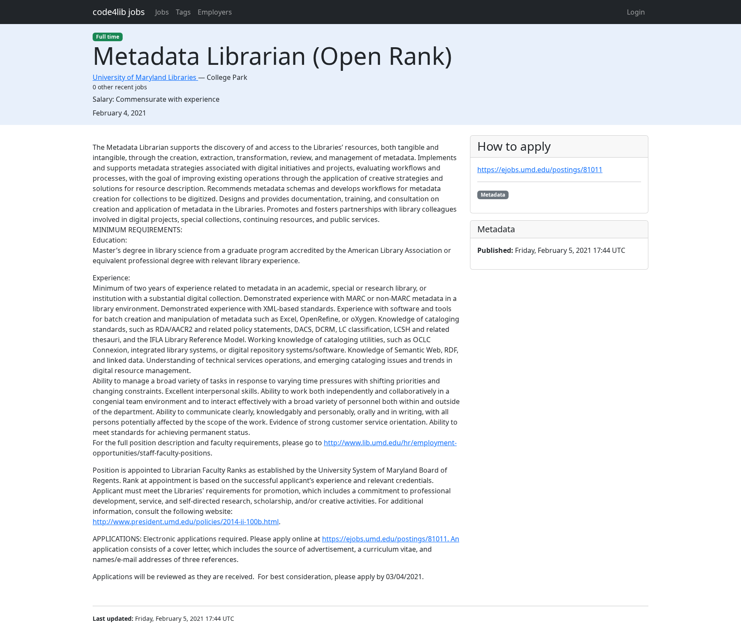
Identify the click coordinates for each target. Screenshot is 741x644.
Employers (215, 12)
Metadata (493, 194)
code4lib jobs (119, 12)
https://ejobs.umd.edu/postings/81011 (539, 169)
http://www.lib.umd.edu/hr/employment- (390, 442)
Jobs (162, 12)
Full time (107, 36)
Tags (183, 12)
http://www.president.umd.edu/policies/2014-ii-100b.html (186, 521)
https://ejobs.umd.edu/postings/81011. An (390, 539)
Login (636, 12)
